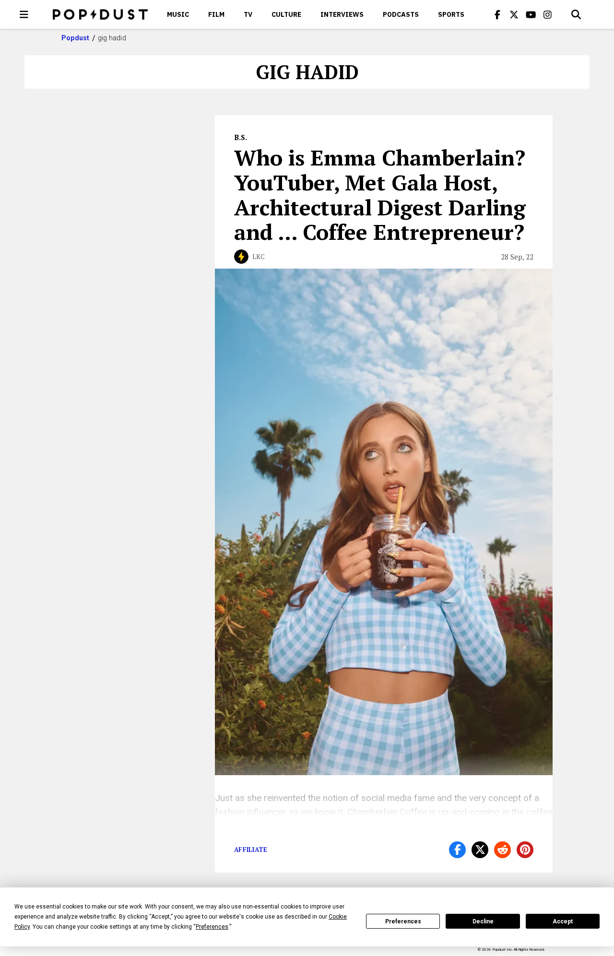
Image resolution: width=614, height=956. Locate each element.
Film (216, 14)
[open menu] (24, 14)
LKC (258, 256)
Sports (451, 14)
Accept (563, 921)
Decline (483, 921)
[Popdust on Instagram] (548, 14)
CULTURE (286, 14)
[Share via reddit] (502, 849)
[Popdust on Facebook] (497, 14)
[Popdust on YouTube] (531, 14)
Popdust (75, 38)
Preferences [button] (212, 926)
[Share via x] (480, 849)
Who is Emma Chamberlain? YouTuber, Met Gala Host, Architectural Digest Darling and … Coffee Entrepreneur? (380, 194)
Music (178, 14)
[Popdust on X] (514, 14)
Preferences (403, 921)
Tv (248, 14)
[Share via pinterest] (525, 849)
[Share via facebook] (457, 849)
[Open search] (576, 14)
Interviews (342, 14)
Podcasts (401, 14)
